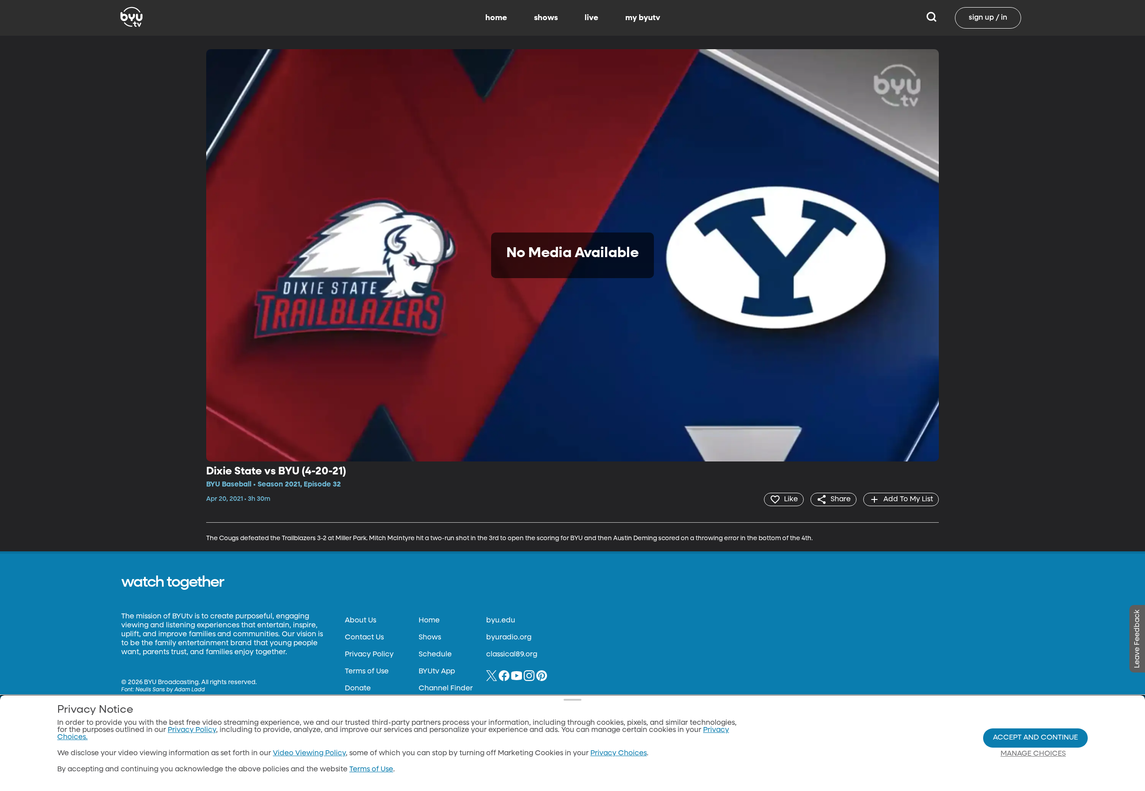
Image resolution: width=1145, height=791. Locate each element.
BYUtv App (437, 671)
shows (546, 18)
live (591, 18)
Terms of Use (367, 671)
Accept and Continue (1035, 737)
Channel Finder (446, 688)
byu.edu (500, 620)
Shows (430, 637)
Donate (358, 688)
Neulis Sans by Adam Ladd (170, 690)
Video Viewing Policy (309, 753)
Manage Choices (1033, 753)
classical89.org (511, 654)
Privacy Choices (618, 753)
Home (429, 620)
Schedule (435, 654)
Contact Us (364, 637)
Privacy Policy (369, 654)
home (496, 18)
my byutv (642, 18)
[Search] (931, 18)
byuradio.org (508, 637)
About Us (360, 620)
